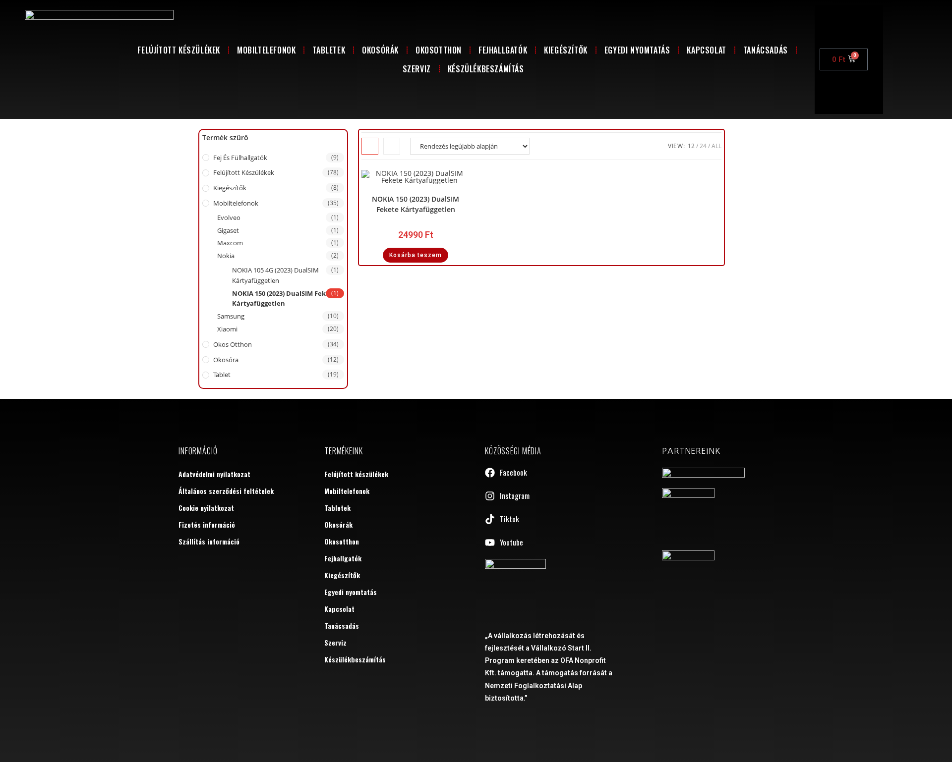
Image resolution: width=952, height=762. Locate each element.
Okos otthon (232, 344)
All (716, 146)
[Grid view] (369, 146)
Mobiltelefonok (266, 50)
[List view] (391, 146)
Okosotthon (439, 50)
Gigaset (228, 230)
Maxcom (230, 242)
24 (703, 146)
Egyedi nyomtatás (637, 50)
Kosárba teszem (415, 255)
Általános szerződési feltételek (226, 491)
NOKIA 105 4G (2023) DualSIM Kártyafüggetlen (275, 275)
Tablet (222, 374)
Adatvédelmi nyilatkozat (214, 474)
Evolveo (228, 217)
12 (691, 146)
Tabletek (328, 50)
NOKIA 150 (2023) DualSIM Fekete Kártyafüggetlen (284, 298)
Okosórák (380, 50)
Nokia (226, 255)
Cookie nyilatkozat (206, 507)
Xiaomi (227, 329)
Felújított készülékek (178, 50)
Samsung (230, 316)
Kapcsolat (706, 50)
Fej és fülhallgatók (240, 157)
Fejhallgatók (502, 50)
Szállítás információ (208, 541)
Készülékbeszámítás (486, 69)
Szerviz (417, 69)
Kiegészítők (566, 50)
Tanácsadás (765, 50)
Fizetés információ (206, 524)
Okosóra (225, 359)
